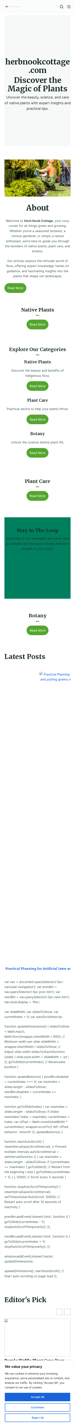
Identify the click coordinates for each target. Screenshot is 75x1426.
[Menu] (69, 6)
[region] (37, 1393)
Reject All (37, 1417)
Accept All (37, 1397)
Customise (37, 1407)
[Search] (61, 6)
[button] (67, 1312)
